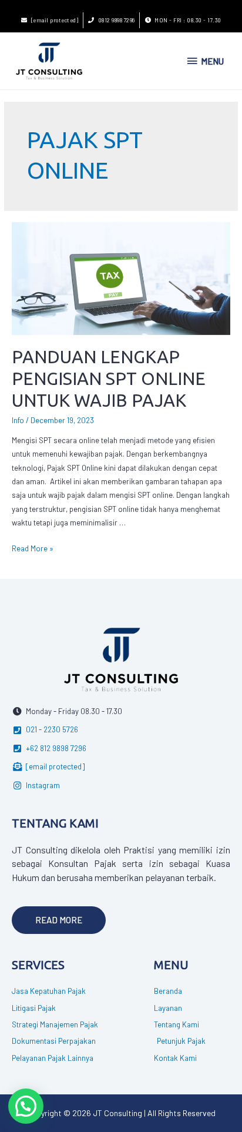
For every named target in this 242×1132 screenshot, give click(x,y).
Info (18, 420)
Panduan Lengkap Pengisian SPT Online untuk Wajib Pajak (109, 378)
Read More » (32, 548)
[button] (59, 920)
